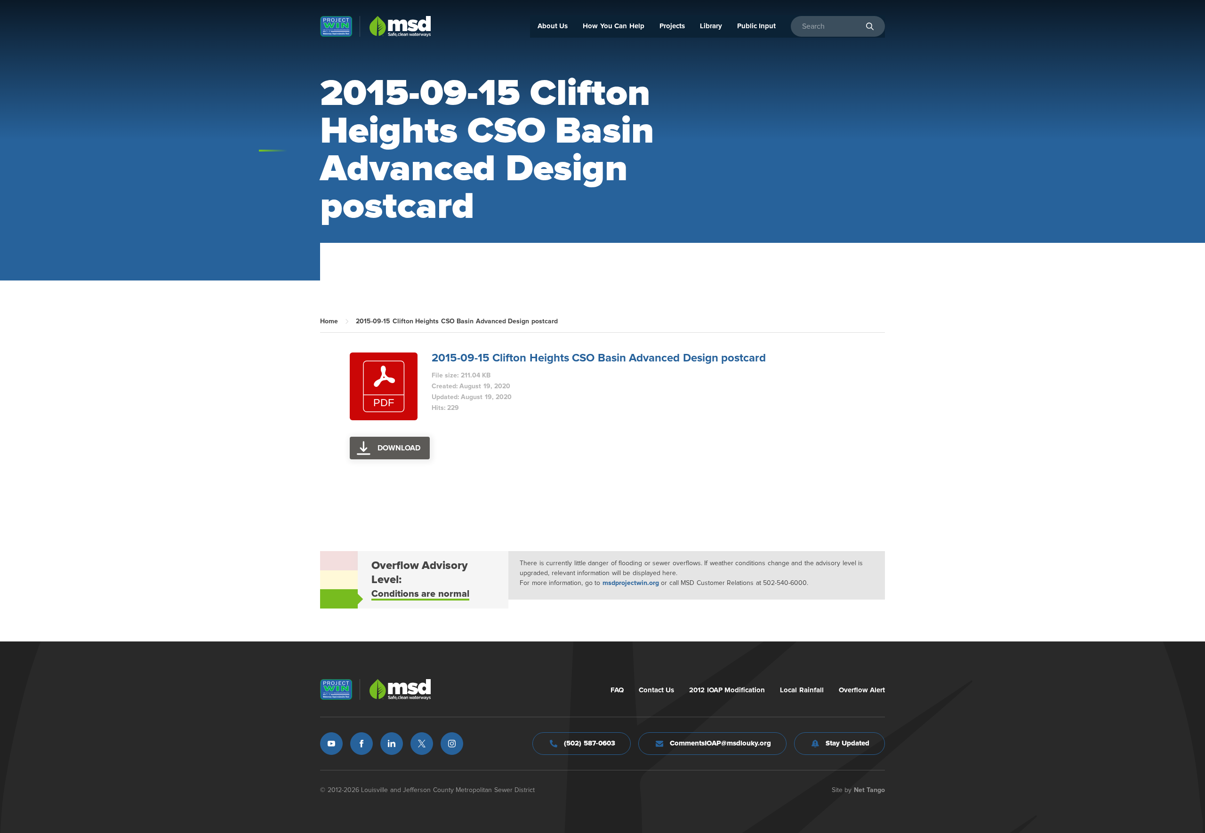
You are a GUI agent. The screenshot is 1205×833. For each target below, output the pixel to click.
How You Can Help (613, 26)
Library (711, 26)
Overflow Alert (862, 690)
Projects (672, 26)
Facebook (361, 743)
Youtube (331, 743)
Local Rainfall (802, 690)
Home (329, 321)
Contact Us (657, 690)
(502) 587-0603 (589, 743)
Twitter (421, 743)
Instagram (452, 743)
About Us (553, 26)
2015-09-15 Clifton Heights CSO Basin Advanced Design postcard (599, 358)
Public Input (756, 26)
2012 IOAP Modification (727, 690)
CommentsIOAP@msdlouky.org (720, 743)
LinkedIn (391, 743)
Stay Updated (848, 743)
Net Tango (869, 790)
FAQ (617, 690)
